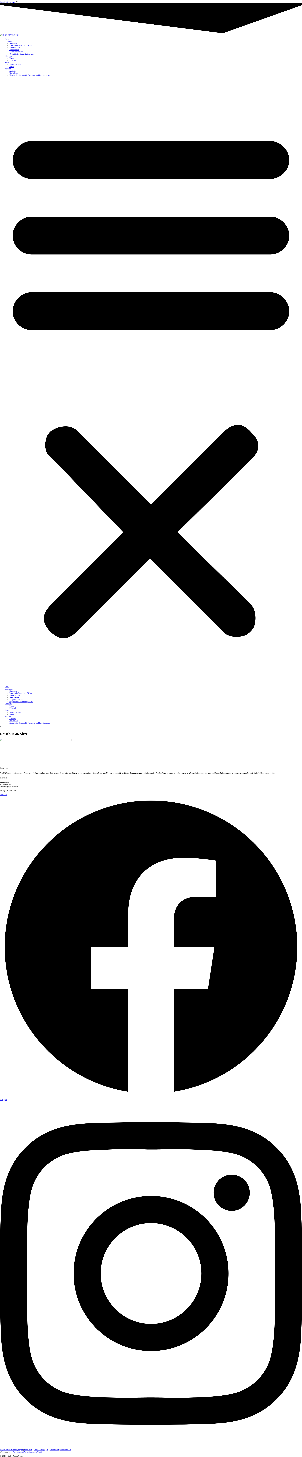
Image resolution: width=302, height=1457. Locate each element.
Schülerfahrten (14, 48)
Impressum (28, 1450)
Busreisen (13, 43)
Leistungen (9, 41)
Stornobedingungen (41, 1450)
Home (7, 39)
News (7, 62)
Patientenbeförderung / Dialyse (20, 45)
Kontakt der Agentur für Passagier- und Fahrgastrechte (29, 75)
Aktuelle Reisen (15, 65)
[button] (151, 381)
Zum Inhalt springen (8, 2)
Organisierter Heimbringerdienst (21, 54)
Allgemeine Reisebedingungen (11, 1450)
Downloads (13, 73)
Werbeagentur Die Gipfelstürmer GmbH (27, 1452)
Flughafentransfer (16, 52)
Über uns (8, 56)
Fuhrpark (12, 60)
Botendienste (14, 50)
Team (11, 58)
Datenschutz (54, 1450)
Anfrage (12, 71)
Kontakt (8, 69)
